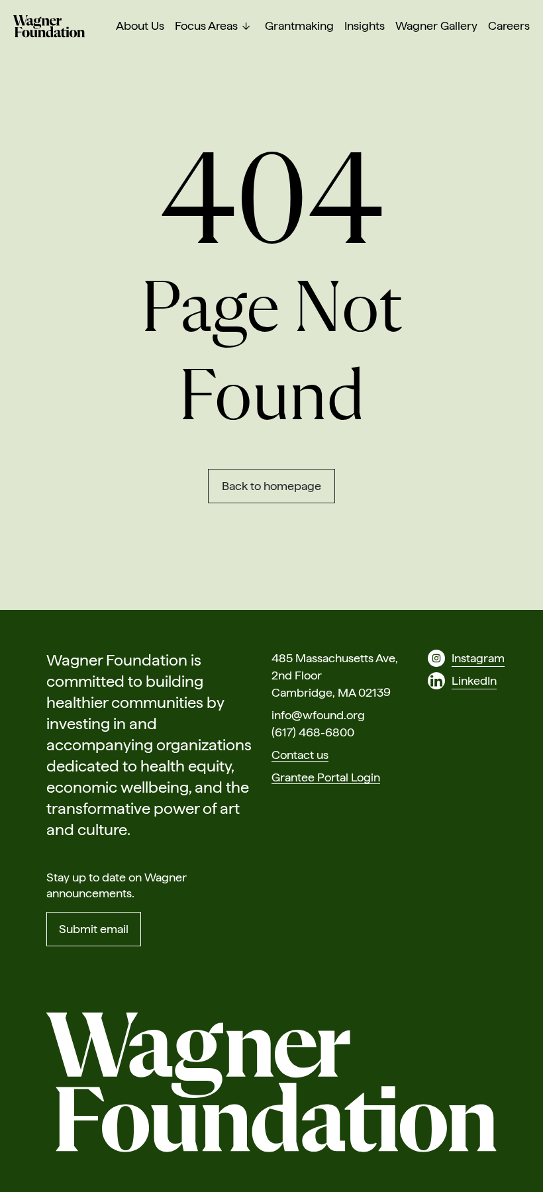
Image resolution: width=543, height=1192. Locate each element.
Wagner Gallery (436, 25)
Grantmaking (299, 25)
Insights (364, 25)
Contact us (300, 755)
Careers (509, 25)
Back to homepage (271, 486)
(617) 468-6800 (313, 732)
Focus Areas (206, 25)
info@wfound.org (318, 715)
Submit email (93, 929)
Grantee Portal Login (326, 777)
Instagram (478, 658)
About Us (140, 25)
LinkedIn (474, 680)
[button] (246, 27)
